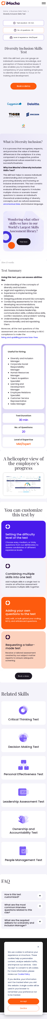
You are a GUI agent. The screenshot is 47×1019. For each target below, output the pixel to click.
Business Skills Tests (19, 11)
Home (5, 11)
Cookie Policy (24, 974)
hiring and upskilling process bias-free (19, 337)
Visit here (23, 242)
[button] (44, 3)
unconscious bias (11, 204)
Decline (23, 1008)
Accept (23, 1001)
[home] (10, 3)
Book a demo (23, 86)
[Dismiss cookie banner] (38, 947)
